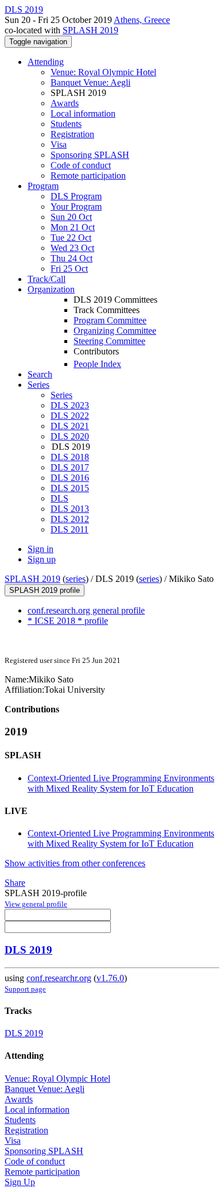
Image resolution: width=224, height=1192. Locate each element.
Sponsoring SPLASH (90, 155)
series (75, 579)
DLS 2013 (70, 509)
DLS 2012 (70, 519)
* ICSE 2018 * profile (68, 621)
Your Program (76, 206)
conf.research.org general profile (86, 610)
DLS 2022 (70, 416)
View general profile (36, 904)
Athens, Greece (142, 20)
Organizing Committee (115, 330)
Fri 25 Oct (69, 268)
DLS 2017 (70, 467)
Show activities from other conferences (75, 863)
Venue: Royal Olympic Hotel (103, 72)
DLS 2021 (70, 426)
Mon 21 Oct (73, 227)
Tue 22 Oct (71, 237)
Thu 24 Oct (71, 258)
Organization (51, 289)
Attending (46, 62)
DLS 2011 (69, 529)
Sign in (40, 549)
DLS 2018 (70, 457)
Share (15, 883)
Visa (59, 144)
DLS (59, 498)
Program (43, 186)
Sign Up (20, 1182)
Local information (83, 113)
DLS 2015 (70, 488)
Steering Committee (109, 341)
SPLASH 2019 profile (44, 590)
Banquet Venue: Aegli (90, 82)
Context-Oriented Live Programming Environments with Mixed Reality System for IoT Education (121, 783)
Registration (72, 134)
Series (61, 395)
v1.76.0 (110, 978)
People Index (97, 364)
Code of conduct (81, 165)
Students (66, 124)
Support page (25, 989)
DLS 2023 (70, 405)
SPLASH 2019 (90, 30)
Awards (65, 103)
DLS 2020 (70, 436)
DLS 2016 (70, 478)
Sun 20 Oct (71, 217)
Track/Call (46, 279)
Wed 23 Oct (72, 248)
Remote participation (88, 175)
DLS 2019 (28, 950)
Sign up (42, 559)
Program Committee (110, 320)
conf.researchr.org (58, 978)
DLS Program (76, 196)
